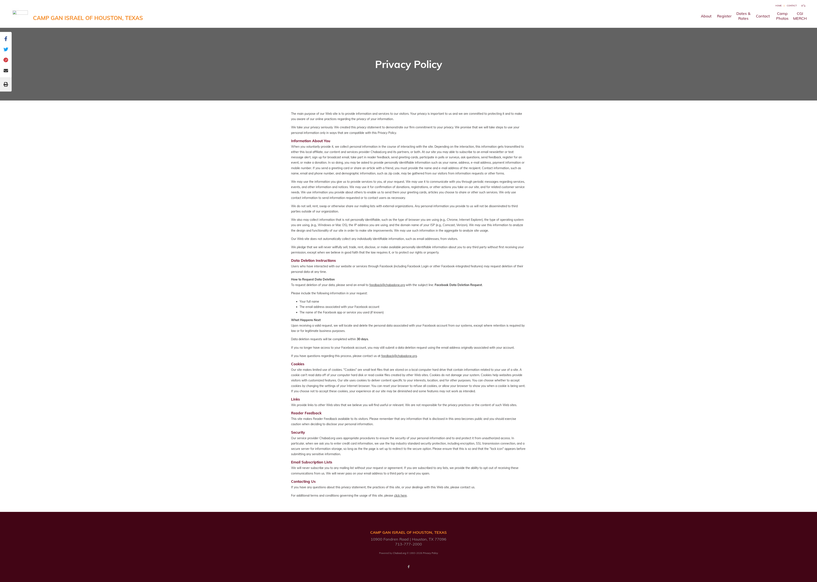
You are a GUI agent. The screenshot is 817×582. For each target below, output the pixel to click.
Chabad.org (399, 553)
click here (400, 495)
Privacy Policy (430, 553)
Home (778, 5)
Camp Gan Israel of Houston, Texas (88, 17)
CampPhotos (782, 16)
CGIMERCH (800, 16)
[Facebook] (408, 567)
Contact (792, 5)
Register (724, 16)
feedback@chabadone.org (387, 285)
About (706, 16)
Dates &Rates (743, 16)
